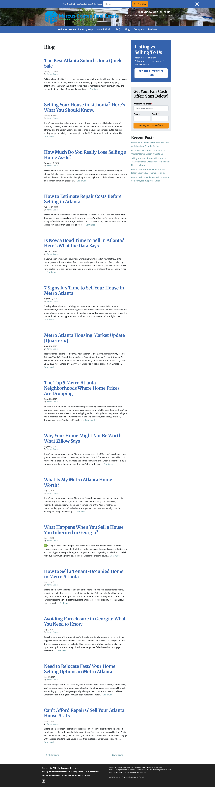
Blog (127, 29)
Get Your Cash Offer (133, 15)
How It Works (104, 29)
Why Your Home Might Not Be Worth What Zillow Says (83, 438)
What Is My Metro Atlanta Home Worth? (78, 482)
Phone (137, 114)
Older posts (53, 755)
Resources (74, 768)
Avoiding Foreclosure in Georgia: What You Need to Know (85, 621)
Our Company (152, 15)
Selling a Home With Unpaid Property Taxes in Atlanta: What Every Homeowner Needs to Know (150, 162)
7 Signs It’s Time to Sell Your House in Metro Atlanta (84, 290)
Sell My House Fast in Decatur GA (85, 771)
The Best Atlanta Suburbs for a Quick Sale (83, 63)
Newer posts (117, 755)
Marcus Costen (52, 74)
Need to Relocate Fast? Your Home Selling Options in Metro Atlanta (79, 668)
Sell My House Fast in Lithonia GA (56, 771)
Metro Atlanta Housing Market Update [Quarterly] (84, 337)
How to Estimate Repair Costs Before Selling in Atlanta (83, 199)
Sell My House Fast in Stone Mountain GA (59, 775)
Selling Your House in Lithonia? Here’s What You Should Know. (84, 107)
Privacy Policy (84, 775)
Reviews (152, 29)
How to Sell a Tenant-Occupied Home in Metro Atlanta (83, 574)
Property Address (143, 103)
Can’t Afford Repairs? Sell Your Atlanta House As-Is (84, 713)
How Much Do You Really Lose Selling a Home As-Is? (85, 154)
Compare (139, 29)
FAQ (118, 29)
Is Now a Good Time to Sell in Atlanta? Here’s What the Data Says (84, 243)
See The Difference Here (151, 73)
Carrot (141, 777)
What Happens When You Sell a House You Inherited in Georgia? (84, 529)
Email (155, 114)
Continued (94, 89)
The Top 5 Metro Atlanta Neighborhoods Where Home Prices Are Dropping (82, 388)
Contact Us (166, 15)
